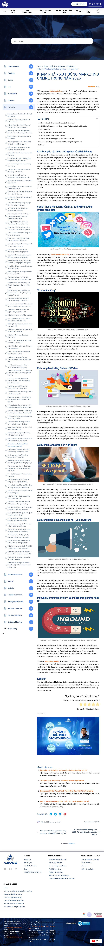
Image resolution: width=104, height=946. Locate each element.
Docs (46, 66)
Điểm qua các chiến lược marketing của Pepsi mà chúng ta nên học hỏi (53, 832)
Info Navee (11, 929)
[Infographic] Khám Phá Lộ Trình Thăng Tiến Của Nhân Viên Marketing (66, 791)
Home (39, 66)
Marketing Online (56, 91)
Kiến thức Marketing (57, 66)
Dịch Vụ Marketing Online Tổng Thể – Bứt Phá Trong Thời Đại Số (64, 801)
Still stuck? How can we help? (51, 822)
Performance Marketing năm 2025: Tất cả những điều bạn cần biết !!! (84, 832)
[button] (95, 4)
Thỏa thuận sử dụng (38, 926)
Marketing (71, 66)
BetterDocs (72, 843)
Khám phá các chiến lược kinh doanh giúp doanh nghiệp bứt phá (63, 770)
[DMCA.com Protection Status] (71, 923)
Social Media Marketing (60, 255)
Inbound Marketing (52, 661)
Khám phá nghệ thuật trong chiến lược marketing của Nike (62, 780)
